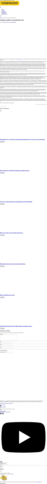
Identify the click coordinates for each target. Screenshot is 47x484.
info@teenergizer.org (3, 406)
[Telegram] (5, 106)
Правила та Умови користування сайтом (6, 403)
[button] (23, 6)
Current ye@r (2, 352)
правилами (38, 481)
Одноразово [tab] (2, 468)
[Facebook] (2, 106)
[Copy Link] (1, 106)
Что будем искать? (3, 463)
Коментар (1, 334)
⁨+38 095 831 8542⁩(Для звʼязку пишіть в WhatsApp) (5, 411)
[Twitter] (4, 106)
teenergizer (2, 141)
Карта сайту (2, 412)
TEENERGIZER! (13, 22)
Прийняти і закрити (3, 483)
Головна (1, 17)
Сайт (1, 347)
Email (1, 344)
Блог (4, 17)
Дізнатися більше (2, 404)
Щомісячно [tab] (2, 469)
